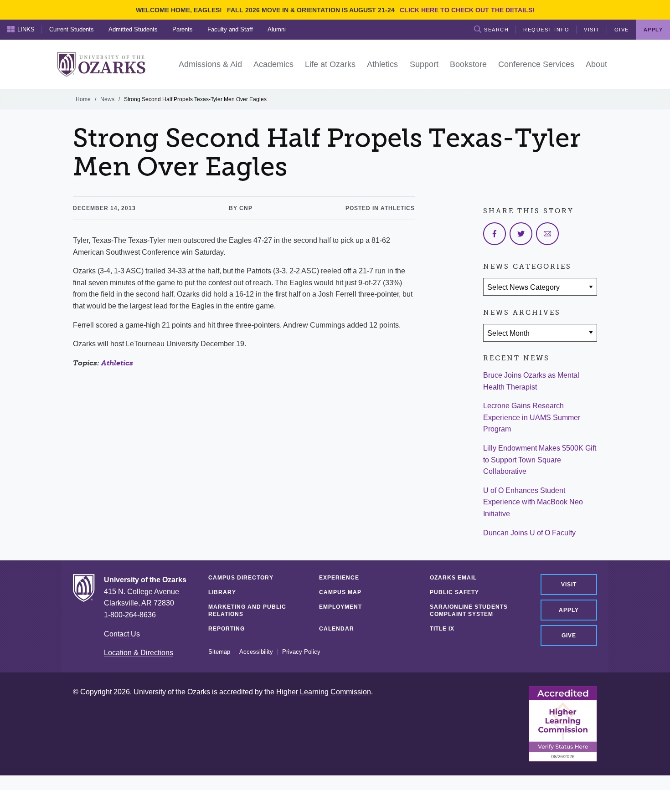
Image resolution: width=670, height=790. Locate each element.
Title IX (442, 629)
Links (26, 29)
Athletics (117, 363)
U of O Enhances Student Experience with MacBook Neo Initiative (533, 502)
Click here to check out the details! (467, 10)
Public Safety (454, 592)
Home (83, 99)
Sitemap (219, 652)
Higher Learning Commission (323, 692)
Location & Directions (138, 653)
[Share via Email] (547, 233)
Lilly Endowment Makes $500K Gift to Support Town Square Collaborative (539, 459)
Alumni (277, 29)
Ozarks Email (453, 578)
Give (621, 29)
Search (496, 29)
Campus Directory (240, 578)
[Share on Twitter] (521, 233)
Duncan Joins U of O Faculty (529, 533)
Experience (339, 578)
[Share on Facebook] (494, 233)
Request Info (546, 29)
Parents (182, 29)
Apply (569, 610)
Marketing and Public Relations (247, 610)
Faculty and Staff (230, 29)
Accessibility (256, 652)
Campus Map (340, 592)
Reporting (226, 629)
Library (222, 592)
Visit (592, 29)
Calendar (336, 629)
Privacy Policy (301, 652)
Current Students (71, 29)
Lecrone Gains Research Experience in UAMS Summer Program (531, 417)
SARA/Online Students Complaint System (469, 610)
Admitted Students (133, 29)
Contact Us (122, 634)
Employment (340, 607)
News (107, 99)
